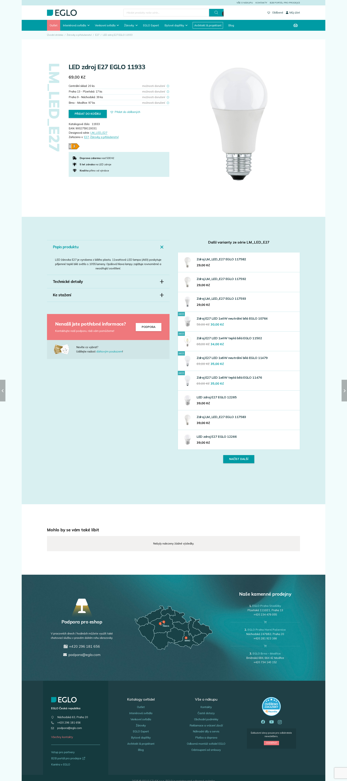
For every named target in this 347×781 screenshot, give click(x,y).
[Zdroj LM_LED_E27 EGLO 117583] (187, 420)
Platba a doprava (206, 737)
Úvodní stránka (55, 34)
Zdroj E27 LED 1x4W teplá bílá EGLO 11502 (229, 338)
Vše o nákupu (245, 2)
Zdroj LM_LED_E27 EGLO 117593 (221, 298)
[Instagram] (280, 722)
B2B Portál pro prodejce (285, 2)
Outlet (141, 707)
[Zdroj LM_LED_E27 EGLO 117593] (187, 301)
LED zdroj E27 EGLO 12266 (217, 436)
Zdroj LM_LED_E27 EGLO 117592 (221, 279)
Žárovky (141, 725)
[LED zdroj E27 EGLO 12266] (187, 439)
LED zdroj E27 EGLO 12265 (217, 397)
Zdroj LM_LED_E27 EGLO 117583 (221, 417)
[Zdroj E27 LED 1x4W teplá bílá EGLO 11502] (187, 341)
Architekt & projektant (141, 743)
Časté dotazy (206, 713)
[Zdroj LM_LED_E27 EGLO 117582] (187, 262)
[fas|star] (64, 349)
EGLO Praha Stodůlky (266, 606)
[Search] (216, 12)
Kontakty (261, 2)
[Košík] (295, 25)
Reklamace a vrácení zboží (206, 725)
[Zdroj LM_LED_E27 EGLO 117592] (187, 282)
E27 (97, 34)
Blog (141, 750)
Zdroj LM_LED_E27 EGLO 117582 (221, 259)
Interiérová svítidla (140, 713)
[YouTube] (271, 722)
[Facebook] (263, 722)
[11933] (238, 124)
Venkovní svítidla (140, 719)
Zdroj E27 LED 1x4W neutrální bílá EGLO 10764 (232, 318)
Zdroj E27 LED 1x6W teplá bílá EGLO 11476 (229, 377)
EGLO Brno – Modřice (267, 653)
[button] (88, 25)
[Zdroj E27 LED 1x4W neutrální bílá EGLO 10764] (187, 321)
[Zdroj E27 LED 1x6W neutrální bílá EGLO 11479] (187, 361)
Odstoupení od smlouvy (206, 750)
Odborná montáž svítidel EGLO (206, 743)
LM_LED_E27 (98, 132)
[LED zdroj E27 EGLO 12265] (187, 400)
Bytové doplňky (141, 737)
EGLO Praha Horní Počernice (267, 629)
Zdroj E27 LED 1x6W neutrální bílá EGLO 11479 (232, 358)
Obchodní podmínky (206, 719)
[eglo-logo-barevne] (62, 13)
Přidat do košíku (88, 113)
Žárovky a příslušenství (79, 34)
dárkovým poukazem (109, 351)
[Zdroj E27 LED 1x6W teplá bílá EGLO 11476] (187, 380)
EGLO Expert (141, 731)
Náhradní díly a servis (206, 731)
